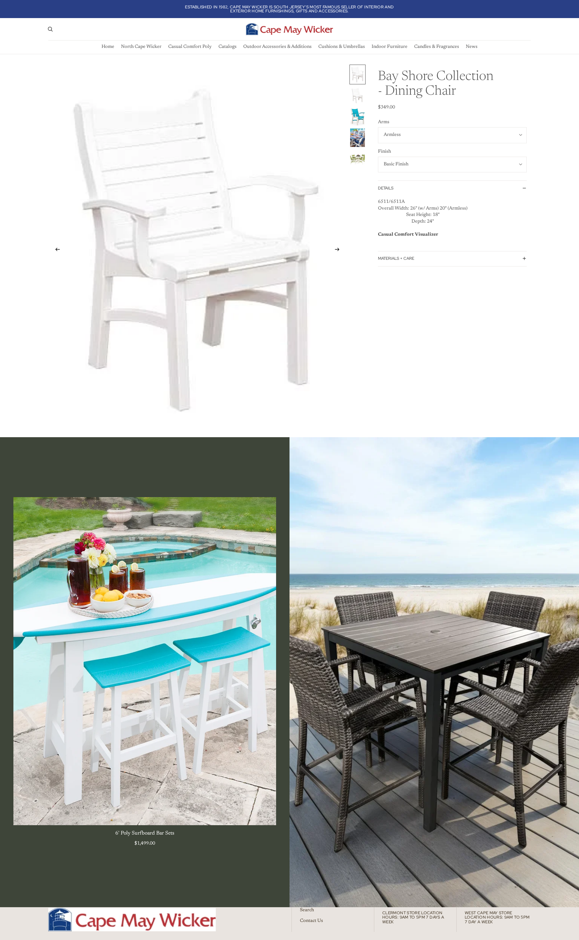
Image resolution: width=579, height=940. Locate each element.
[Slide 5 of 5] (357, 159)
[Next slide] (339, 250)
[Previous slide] (55, 250)
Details (385, 187)
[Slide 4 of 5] (357, 138)
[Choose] (266, 815)
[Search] (50, 29)
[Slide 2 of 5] (357, 95)
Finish (384, 151)
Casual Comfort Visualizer (408, 234)
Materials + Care (396, 258)
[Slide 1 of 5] (357, 74)
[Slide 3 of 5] (357, 116)
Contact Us (311, 920)
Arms (383, 122)
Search (307, 910)
